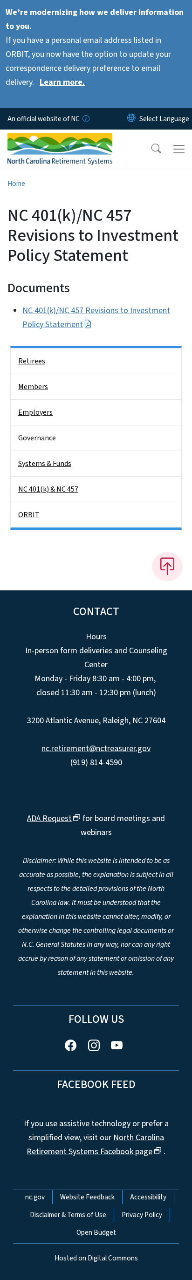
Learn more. (62, 82)
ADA (49, 818)
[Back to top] (167, 566)
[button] (150, 149)
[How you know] (85, 119)
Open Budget (96, 1232)
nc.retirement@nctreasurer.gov (96, 748)
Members (33, 387)
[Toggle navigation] (179, 149)
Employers (35, 412)
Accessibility (148, 1197)
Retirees (31, 361)
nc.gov (35, 1197)
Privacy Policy (142, 1215)
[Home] (59, 140)
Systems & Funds (44, 464)
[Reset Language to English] (131, 119)
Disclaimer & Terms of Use (68, 1215)
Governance (37, 438)
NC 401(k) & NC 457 (48, 489)
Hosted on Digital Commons (96, 1258)
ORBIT (29, 515)
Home (16, 183)
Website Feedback (87, 1197)
